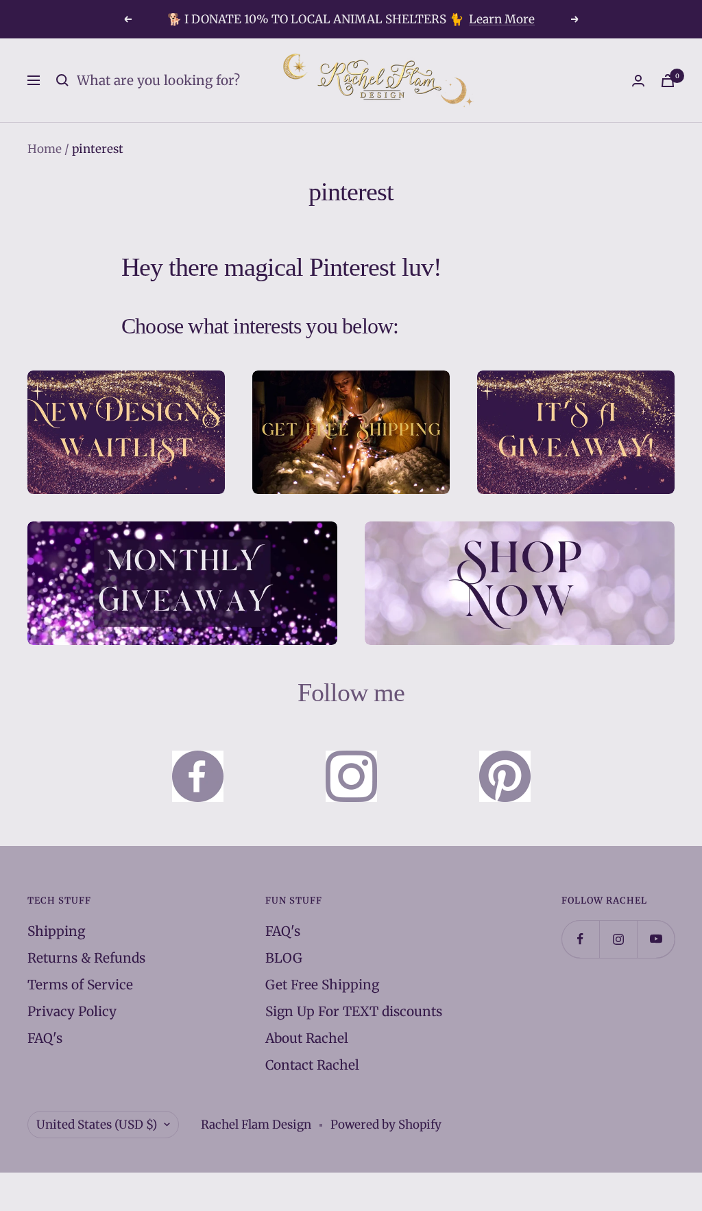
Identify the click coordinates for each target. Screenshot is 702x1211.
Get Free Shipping (322, 984)
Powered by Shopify (385, 1124)
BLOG (283, 958)
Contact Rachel (312, 1065)
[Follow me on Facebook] (580, 939)
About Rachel (306, 1038)
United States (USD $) (96, 1124)
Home (44, 148)
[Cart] (668, 80)
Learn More (502, 19)
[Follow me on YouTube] (656, 939)
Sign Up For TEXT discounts (353, 1011)
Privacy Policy (72, 1011)
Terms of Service (80, 984)
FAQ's (44, 1038)
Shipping (56, 931)
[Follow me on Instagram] (618, 939)
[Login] (638, 80)
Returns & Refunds (86, 958)
